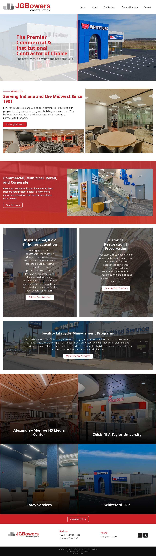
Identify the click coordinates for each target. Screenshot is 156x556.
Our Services (109, 7)
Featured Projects (130, 7)
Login (82, 553)
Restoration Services (116, 288)
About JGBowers (15, 124)
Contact (147, 7)
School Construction (40, 297)
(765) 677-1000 (109, 536)
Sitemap (75, 553)
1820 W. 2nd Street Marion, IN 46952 (69, 536)
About (94, 7)
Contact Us (78, 519)
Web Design (71, 551)
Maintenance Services (78, 356)
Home (82, 7)
